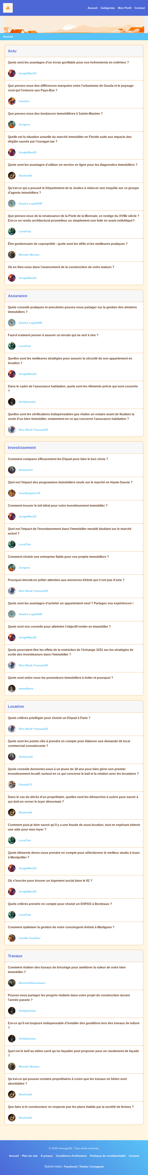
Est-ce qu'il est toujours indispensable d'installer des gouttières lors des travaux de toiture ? (74, 1025)
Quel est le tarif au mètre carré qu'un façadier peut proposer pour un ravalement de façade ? (73, 1053)
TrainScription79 (29, 493)
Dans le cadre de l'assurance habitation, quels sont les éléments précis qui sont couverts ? (73, 389)
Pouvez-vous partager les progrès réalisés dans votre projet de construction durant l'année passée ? (69, 998)
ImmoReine (26, 688)
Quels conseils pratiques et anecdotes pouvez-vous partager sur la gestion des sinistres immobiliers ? (72, 310)
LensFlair (25, 231)
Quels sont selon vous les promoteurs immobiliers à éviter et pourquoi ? (60, 677)
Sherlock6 (25, 175)
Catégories (108, 7)
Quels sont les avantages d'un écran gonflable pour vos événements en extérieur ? (68, 62)
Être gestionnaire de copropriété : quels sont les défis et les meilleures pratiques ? (68, 243)
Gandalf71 (25, 784)
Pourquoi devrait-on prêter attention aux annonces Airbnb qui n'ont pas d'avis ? (66, 580)
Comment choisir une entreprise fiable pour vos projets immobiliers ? (58, 556)
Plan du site (30, 1155)
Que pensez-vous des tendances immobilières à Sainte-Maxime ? (55, 113)
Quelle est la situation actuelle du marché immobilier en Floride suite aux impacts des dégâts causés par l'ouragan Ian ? (70, 139)
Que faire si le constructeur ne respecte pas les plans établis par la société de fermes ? (71, 1106)
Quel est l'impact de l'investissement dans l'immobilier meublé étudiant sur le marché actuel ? (69, 531)
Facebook (70, 1166)
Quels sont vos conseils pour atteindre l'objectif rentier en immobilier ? (59, 626)
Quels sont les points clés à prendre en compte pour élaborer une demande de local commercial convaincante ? (69, 743)
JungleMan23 (27, 73)
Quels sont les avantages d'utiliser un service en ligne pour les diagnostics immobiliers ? (72, 164)
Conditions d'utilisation (71, 1155)
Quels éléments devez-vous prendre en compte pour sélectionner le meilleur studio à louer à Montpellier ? (74, 855)
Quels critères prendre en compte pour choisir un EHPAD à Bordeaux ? (60, 904)
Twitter (83, 1166)
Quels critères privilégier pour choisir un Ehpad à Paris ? (49, 718)
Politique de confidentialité (108, 1155)
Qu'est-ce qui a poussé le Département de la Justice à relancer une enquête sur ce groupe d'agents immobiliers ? (73, 190)
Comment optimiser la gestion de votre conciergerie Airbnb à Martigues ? (61, 927)
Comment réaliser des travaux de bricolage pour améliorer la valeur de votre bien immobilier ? (67, 970)
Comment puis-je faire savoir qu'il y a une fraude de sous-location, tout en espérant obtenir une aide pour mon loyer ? (74, 827)
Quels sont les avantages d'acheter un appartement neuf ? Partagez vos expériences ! (70, 603)
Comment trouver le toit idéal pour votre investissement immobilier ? (58, 505)
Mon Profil (124, 7)
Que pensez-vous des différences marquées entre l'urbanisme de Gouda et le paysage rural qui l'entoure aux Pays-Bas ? (71, 88)
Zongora (24, 124)
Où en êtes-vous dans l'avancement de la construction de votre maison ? (61, 267)
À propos (47, 1155)
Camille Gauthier (29, 938)
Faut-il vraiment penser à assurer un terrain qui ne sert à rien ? (53, 335)
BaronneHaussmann (32, 982)
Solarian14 (26, 469)
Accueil (93, 7)
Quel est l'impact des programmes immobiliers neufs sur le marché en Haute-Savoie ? (70, 482)
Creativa (24, 101)
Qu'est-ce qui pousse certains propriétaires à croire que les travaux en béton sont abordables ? (67, 1081)
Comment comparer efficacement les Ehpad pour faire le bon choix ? (58, 459)
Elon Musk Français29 (33, 429)
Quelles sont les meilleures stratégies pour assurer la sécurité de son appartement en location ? (70, 361)
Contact (140, 7)
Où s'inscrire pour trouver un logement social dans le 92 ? (50, 880)
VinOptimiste (27, 401)
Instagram (97, 1166)
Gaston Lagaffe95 (30, 203)
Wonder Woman (29, 254)
